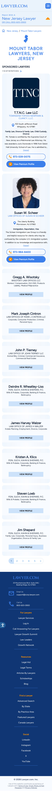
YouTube (26, 761)
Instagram (26, 745)
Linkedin (26, 739)
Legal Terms (26, 667)
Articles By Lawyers (26, 673)
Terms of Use (23, 786)
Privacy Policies (31, 788)
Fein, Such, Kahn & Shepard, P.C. (26, 390)
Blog (26, 684)
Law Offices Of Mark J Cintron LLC (26, 317)
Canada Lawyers (26, 722)
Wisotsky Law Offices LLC (26, 280)
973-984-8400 (22, 252)
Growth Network (26, 645)
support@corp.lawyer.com (28, 594)
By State (26, 706)
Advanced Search (26, 701)
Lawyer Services (26, 618)
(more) (26, 150)
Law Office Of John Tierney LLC (26, 353)
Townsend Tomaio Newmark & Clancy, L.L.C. (26, 117)
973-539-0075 (21, 156)
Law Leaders (26, 639)
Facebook (26, 750)
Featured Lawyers (26, 717)
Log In (26, 623)
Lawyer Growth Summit (26, 634)
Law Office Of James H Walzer (26, 426)
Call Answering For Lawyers (26, 629)
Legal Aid (26, 662)
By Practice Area (26, 712)
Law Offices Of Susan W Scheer (26, 216)
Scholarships (26, 678)
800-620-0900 (18, 22)
